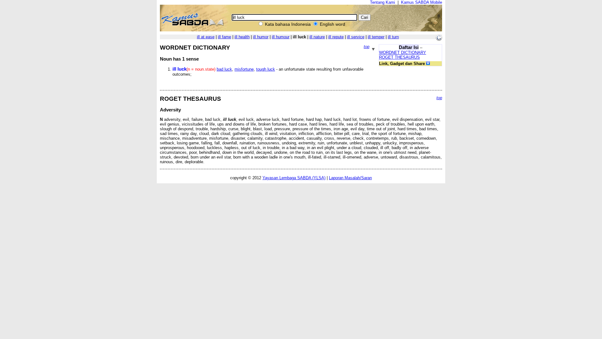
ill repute (336, 37)
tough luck (265, 69)
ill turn (393, 37)
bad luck (224, 69)
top (366, 46)
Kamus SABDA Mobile (421, 2)
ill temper (376, 37)
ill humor (260, 37)
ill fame (224, 37)
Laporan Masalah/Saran (350, 177)
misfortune (244, 69)
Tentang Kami (382, 2)
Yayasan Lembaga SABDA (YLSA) (293, 177)
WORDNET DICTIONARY (402, 52)
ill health (242, 37)
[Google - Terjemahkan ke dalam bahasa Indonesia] (439, 39)
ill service (355, 37)
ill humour (280, 37)
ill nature (317, 37)
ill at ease (205, 37)
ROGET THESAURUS (399, 57)
